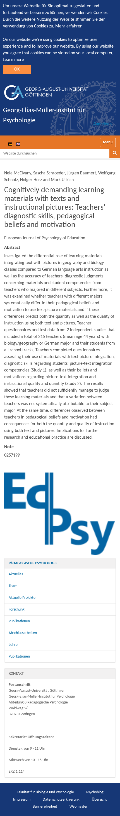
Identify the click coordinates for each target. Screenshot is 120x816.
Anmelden (102, 124)
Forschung (17, 609)
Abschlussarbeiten (23, 633)
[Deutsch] (10, 144)
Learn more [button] (13, 60)
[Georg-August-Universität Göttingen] (46, 90)
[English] (18, 144)
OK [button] (17, 69)
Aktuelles (16, 574)
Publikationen (19, 621)
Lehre (13, 645)
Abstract (12, 247)
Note (9, 447)
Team (13, 586)
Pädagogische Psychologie (33, 563)
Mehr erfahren (68, 26)
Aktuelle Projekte (22, 598)
